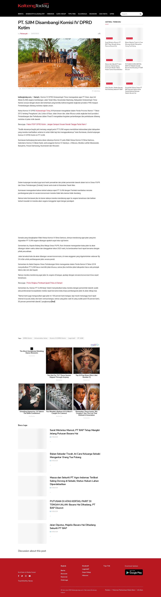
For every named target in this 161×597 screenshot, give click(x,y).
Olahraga (82, 14)
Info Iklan (140, 590)
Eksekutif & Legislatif (35, 14)
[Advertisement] (59, 164)
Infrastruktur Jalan (40, 338)
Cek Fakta (103, 14)
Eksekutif (85, 566)
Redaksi (107, 590)
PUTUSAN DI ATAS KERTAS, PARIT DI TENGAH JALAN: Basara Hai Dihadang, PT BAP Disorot (72, 505)
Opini (112, 14)
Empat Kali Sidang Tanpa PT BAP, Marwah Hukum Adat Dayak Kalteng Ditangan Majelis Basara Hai (133, 90)
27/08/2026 (54, 437)
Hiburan (50, 14)
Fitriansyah (23, 34)
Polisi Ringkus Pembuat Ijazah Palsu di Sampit (44, 283)
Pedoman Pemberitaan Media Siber (123, 590)
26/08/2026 (54, 461)
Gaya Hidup (61, 14)
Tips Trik (72, 14)
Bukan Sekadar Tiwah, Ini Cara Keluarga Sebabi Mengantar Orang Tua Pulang (75, 455)
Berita (20, 14)
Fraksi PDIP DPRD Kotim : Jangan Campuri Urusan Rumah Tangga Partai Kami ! (57, 124)
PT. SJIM (80, 338)
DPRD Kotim (27, 338)
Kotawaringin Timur (43, 111)
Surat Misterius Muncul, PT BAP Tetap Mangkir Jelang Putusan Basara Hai (75, 432)
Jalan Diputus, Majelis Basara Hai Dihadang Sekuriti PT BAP (114, 88)
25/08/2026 (54, 488)
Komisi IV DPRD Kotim (58, 338)
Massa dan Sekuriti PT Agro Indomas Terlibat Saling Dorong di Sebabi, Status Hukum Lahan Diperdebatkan (74, 481)
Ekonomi (93, 14)
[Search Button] (141, 14)
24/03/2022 (35, 34)
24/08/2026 (54, 532)
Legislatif (71, 338)
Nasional (64, 577)
